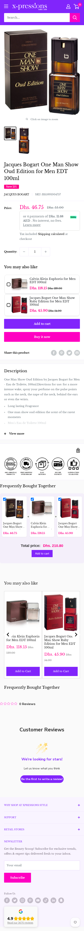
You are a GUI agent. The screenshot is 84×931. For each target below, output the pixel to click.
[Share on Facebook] (54, 353)
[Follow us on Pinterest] (30, 900)
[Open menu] (6, 6)
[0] (76, 6)
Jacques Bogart (16, 194)
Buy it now (42, 337)
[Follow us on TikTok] (46, 900)
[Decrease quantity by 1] (24, 251)
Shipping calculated (51, 234)
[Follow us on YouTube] (38, 900)
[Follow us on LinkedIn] (53, 900)
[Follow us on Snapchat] (61, 900)
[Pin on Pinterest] (61, 353)
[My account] (68, 6)
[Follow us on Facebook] (7, 900)
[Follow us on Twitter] (15, 900)
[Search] (75, 17)
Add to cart (42, 324)
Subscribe (17, 878)
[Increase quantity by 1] (45, 251)
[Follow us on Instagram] (22, 900)
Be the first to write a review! (42, 779)
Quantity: (10, 251)
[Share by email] (77, 353)
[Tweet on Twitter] (69, 353)
